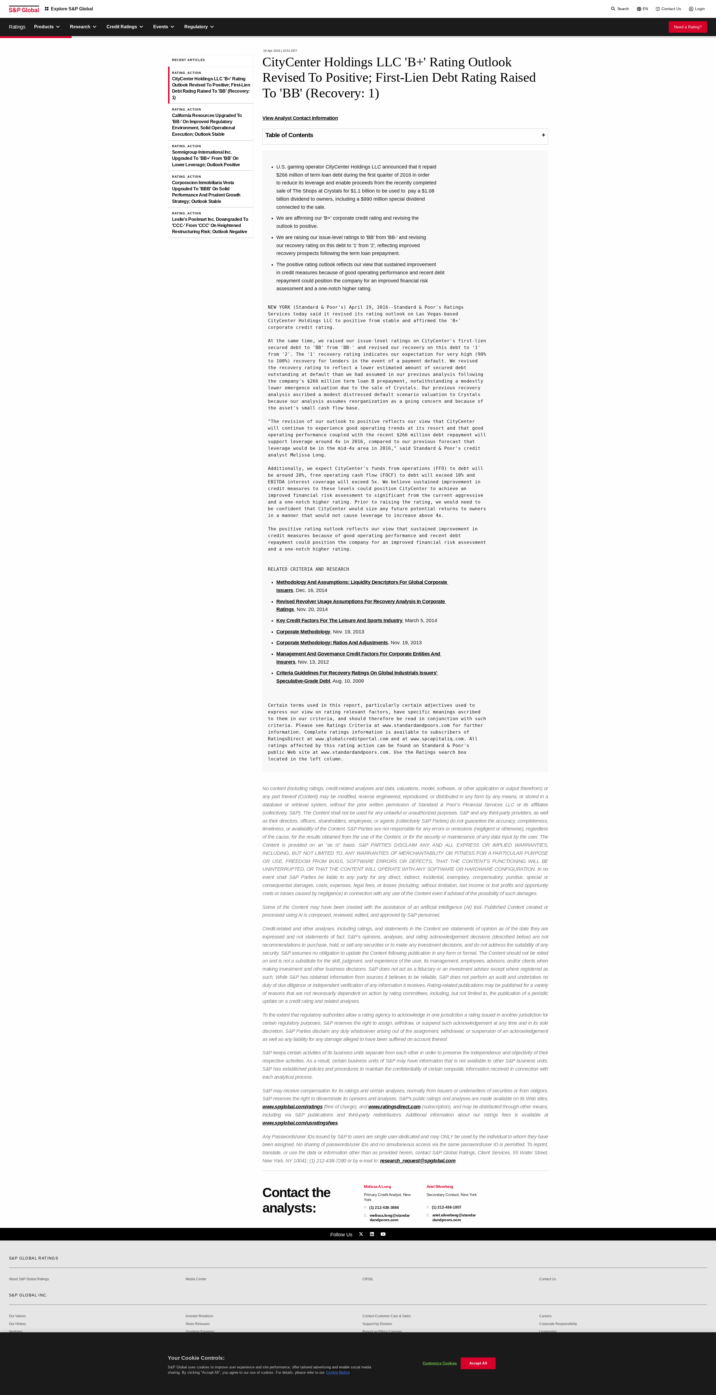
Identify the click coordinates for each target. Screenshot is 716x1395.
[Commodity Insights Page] (362, 1234)
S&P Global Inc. (28, 1295)
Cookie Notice (338, 1372)
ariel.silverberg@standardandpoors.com (454, 1217)
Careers (545, 1316)
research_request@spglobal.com (418, 1161)
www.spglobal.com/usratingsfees (300, 1123)
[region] (358, 1363)
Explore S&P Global (72, 8)
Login (700, 8)
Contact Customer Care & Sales (386, 1316)
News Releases (198, 1324)
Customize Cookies (440, 1363)
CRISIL (367, 1279)
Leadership (548, 1332)
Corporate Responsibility (558, 1324)
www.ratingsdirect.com (394, 1107)
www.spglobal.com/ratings (292, 1107)
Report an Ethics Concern (382, 1332)
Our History (17, 1324)
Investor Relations (199, 1316)
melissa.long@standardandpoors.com (390, 1217)
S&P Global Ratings (33, 1258)
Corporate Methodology (303, 632)
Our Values (17, 1316)
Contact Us (671, 8)
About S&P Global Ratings (29, 1279)
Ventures (15, 1332)
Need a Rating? (688, 27)
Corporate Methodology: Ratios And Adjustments (332, 642)
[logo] (24, 9)
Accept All (478, 1363)
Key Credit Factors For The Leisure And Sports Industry (339, 620)
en (645, 8)
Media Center (196, 1279)
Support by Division (377, 1324)
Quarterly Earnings (200, 1332)
